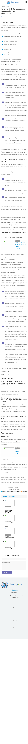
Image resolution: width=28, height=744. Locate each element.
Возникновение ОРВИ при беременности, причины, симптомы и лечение (9, 524)
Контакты (14, 611)
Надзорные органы (14, 625)
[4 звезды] (11, 487)
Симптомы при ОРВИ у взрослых (9, 549)
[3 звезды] (10, 487)
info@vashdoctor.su (14, 592)
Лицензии (14, 622)
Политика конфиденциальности (14, 627)
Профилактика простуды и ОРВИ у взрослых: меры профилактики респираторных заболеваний (10, 510)
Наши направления (14, 603)
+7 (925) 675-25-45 (15, 589)
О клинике (14, 601)
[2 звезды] (9, 487)
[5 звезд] (12, 487)
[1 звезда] (8, 487)
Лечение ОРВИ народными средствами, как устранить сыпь (9, 537)
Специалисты (14, 605)
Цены (14, 607)
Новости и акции (14, 609)
